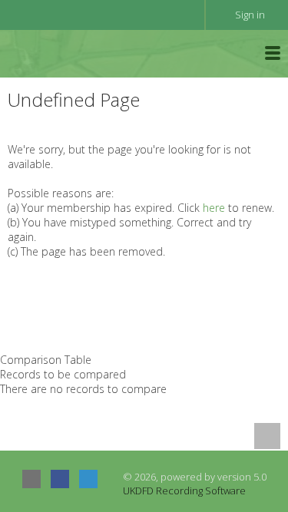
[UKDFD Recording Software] (76, 52)
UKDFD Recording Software (184, 490)
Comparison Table (45, 359)
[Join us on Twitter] (88, 479)
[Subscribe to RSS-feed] (31, 479)
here (214, 207)
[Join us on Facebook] (60, 479)
